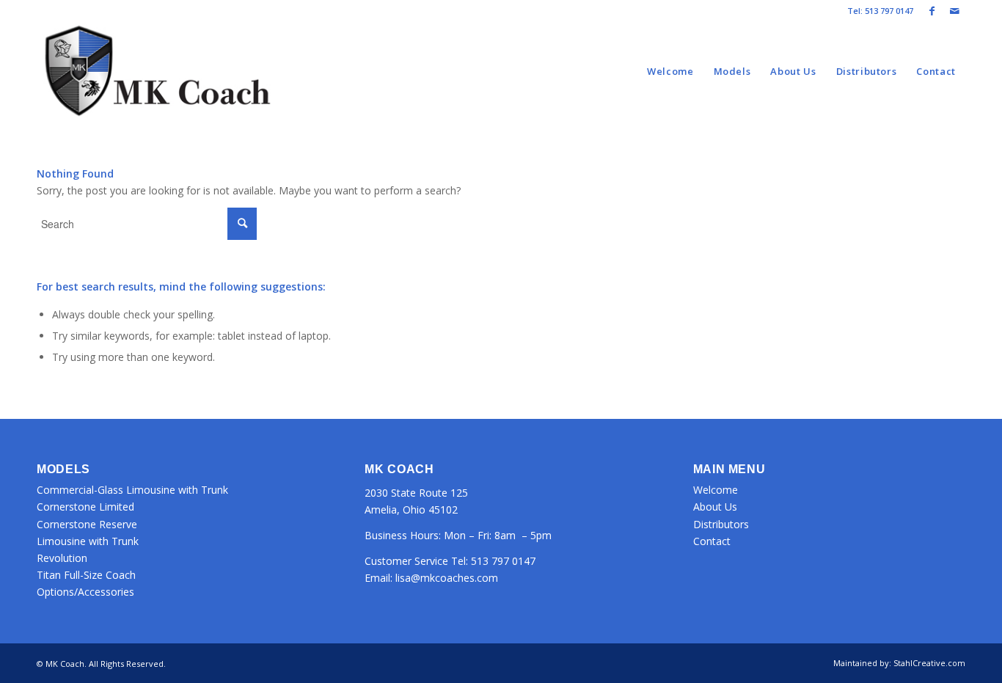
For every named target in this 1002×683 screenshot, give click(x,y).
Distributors (721, 524)
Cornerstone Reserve (87, 524)
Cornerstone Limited (85, 507)
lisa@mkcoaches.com (446, 578)
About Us (715, 507)
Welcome (715, 490)
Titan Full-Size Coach (86, 575)
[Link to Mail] (954, 11)
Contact (712, 541)
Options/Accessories (85, 592)
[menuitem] (670, 71)
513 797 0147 (503, 561)
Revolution (62, 558)
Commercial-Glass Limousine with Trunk (132, 490)
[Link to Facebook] (932, 11)
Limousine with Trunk (88, 541)
